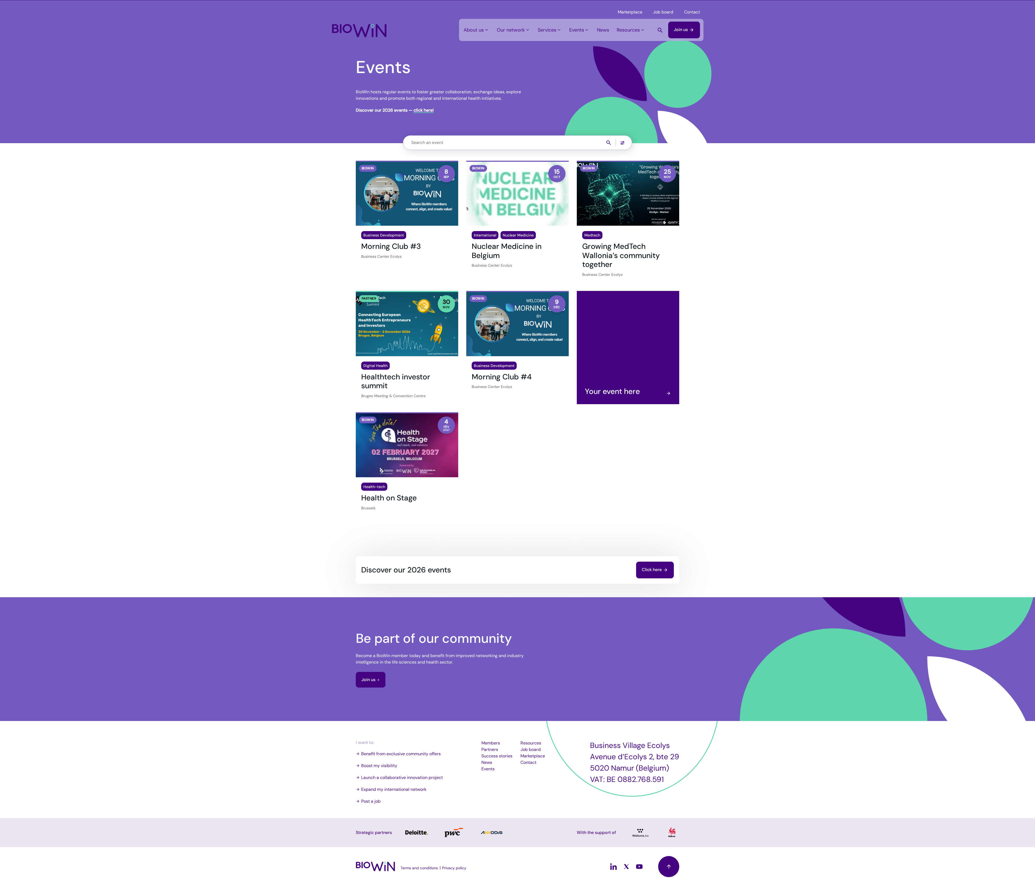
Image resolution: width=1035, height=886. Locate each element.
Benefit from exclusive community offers (401, 754)
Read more (416, 832)
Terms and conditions (419, 868)
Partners (489, 749)
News (603, 30)
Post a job (371, 801)
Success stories (496, 756)
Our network (511, 30)
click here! (423, 110)
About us (474, 30)
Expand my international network (393, 789)
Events (576, 30)
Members (490, 743)
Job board (663, 12)
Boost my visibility (379, 765)
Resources (628, 30)
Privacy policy (454, 868)
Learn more (628, 347)
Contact (692, 12)
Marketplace (630, 12)
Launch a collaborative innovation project (402, 777)
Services (547, 30)
